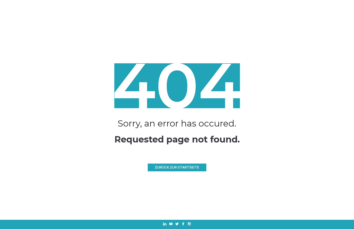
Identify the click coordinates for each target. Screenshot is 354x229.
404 (177, 85)
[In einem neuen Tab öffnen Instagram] (189, 224)
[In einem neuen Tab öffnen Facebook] (183, 224)
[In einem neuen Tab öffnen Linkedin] (164, 224)
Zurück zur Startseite (177, 167)
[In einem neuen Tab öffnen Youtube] (170, 224)
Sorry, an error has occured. (177, 123)
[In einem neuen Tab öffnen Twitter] (177, 224)
